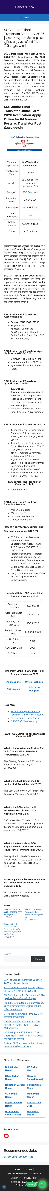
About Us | (29, 1169)
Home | (18, 1169)
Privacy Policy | (31, 1178)
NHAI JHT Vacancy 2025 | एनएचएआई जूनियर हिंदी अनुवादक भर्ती (13, 912)
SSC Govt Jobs (30, 192)
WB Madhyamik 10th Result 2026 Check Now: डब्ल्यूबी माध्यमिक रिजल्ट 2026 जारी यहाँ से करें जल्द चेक (23, 1035)
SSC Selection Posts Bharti (25, 718)
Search (7, 954)
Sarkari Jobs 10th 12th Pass (18, 1156)
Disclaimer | (16, 1178)
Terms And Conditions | (17, 1173)
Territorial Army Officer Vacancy (27, 714)
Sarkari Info (24, 7)
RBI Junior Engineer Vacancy (25, 711)
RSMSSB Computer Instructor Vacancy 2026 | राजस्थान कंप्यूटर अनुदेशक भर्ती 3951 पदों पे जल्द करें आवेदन (24, 1006)
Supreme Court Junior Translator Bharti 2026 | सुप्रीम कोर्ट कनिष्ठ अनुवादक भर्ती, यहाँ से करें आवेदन (12, 929)
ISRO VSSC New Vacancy (24, 721)
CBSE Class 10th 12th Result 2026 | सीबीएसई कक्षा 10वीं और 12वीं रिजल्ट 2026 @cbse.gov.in (22, 1024)
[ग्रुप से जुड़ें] (42, 1184)
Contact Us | (36, 1173)
